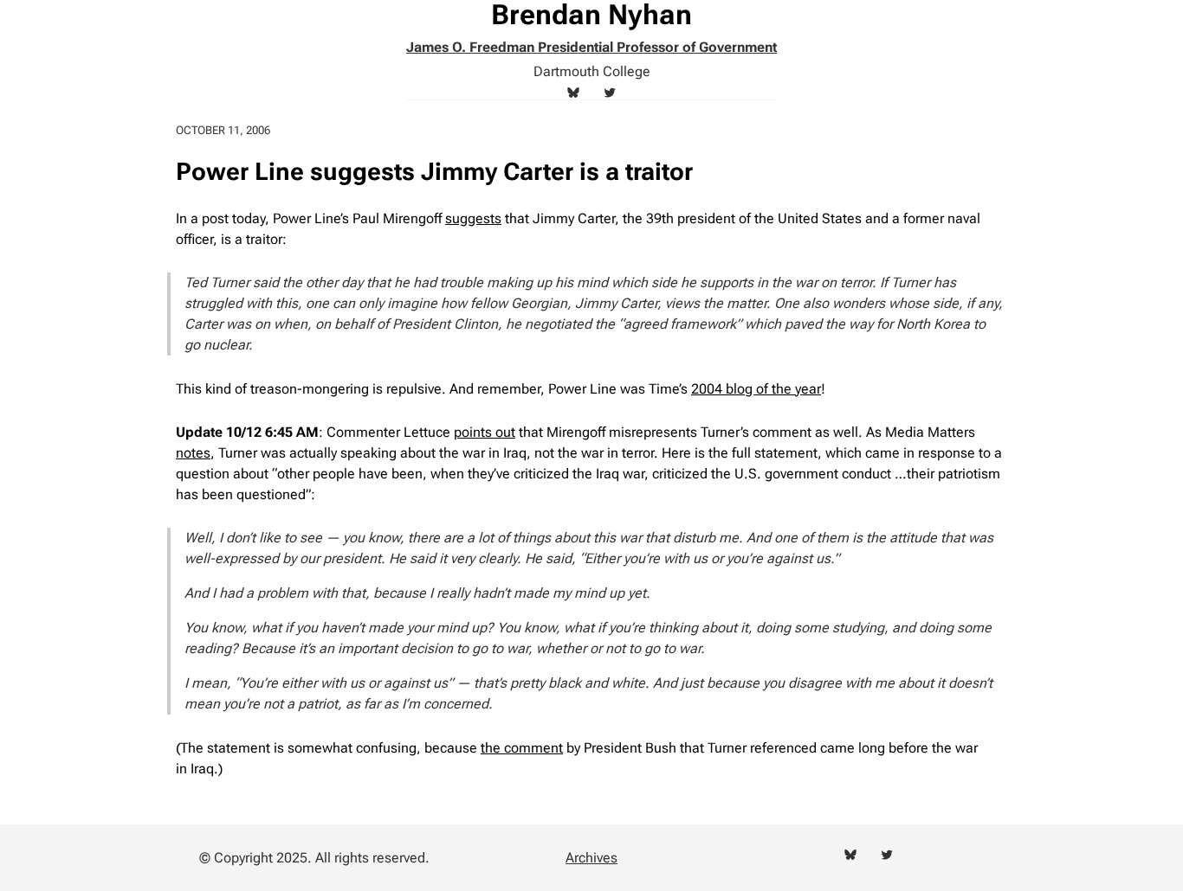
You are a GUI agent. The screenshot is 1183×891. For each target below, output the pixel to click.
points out (484, 432)
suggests (473, 218)
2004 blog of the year (756, 389)
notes (193, 453)
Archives (591, 857)
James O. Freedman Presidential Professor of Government (591, 47)
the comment (522, 748)
